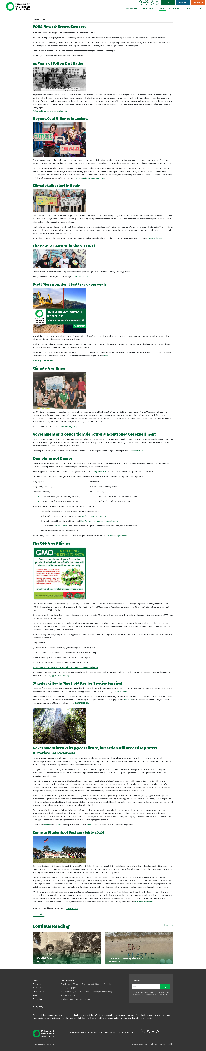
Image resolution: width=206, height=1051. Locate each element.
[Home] (18, 6)
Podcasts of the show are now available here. (51, 111)
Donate (168, 2)
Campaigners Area (44, 1044)
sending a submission (99, 471)
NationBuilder (167, 1044)
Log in (54, 1044)
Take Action (198, 2)
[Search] (201, 8)
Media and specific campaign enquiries (76, 999)
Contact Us (37, 1003)
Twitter (58, 825)
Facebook (47, 825)
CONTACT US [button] (191, 8)
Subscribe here (72, 908)
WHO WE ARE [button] (133, 8)
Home (35, 981)
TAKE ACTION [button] (175, 8)
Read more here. (137, 451)
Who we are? (37, 984)
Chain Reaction (38, 992)
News (35, 995)
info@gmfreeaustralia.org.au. (60, 675)
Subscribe (183, 2)
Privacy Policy (38, 1007)
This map (128, 700)
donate (89, 825)
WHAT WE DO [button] (150, 8)
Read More (168, 925)
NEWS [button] (162, 8)
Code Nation (154, 1044)
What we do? (37, 988)
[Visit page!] (141, 2)
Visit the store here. (80, 277)
